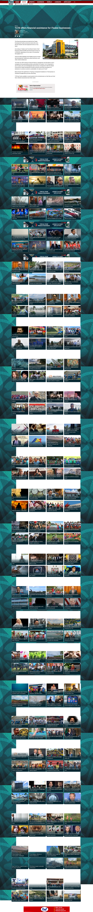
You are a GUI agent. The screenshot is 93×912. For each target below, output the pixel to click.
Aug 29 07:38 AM (19, 4)
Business (40, 2)
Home (17, 2)
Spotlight (67, 2)
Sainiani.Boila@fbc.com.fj (24, 32)
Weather (26, 4)
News (24, 2)
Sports (31, 2)
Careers (58, 2)
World (49, 2)
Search (31, 4)
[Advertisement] (46, 14)
